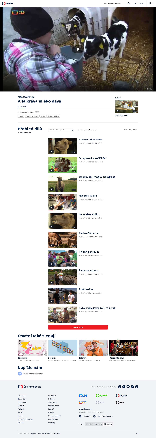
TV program (22, 395)
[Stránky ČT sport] (101, 396)
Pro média (52, 395)
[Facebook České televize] (124, 386)
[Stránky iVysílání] (122, 396)
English (33, 434)
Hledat (129, 3)
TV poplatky (22, 402)
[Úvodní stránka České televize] (29, 386)
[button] (78, 49)
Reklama (51, 399)
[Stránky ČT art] (100, 403)
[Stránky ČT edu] (120, 403)
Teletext (21, 406)
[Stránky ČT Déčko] (82, 403)
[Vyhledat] (71, 129)
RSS (137, 434)
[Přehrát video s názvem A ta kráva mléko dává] (78, 49)
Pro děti (21, 116)
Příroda (43, 116)
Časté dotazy (53, 419)
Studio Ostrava (53, 406)
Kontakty (51, 422)
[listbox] (99, 424)
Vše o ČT (21, 422)
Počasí (20, 412)
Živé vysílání (22, 399)
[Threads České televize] (136, 386)
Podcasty (21, 409)
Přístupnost (56, 434)
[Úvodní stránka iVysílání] (10, 3)
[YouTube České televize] (128, 386)
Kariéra (51, 412)
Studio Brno (52, 402)
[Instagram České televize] (119, 386)
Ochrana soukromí (44, 434)
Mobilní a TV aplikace (25, 419)
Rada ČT (51, 409)
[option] (89, 424)
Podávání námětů (54, 416)
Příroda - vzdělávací (53, 116)
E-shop (20, 416)
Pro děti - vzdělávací (32, 116)
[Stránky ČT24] (83, 396)
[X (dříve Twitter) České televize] (132, 386)
